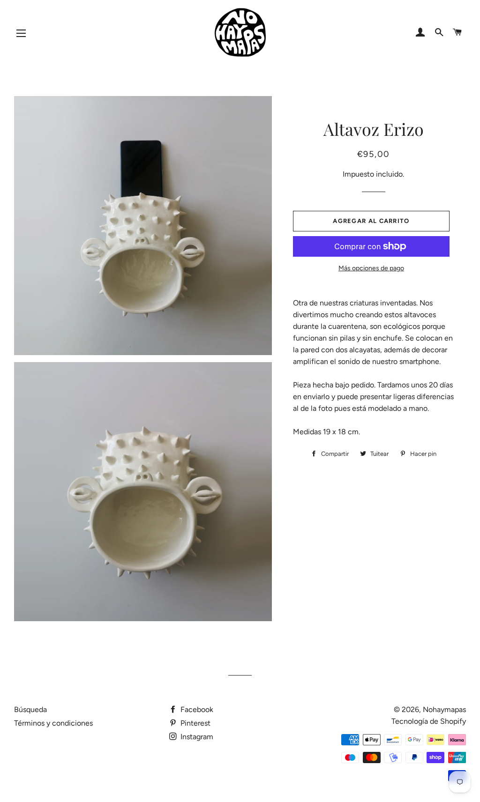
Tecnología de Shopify (428, 721)
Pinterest (194, 723)
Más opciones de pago (371, 268)
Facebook (196, 709)
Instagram (196, 736)
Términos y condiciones (53, 723)
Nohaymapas (444, 709)
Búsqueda (30, 709)
